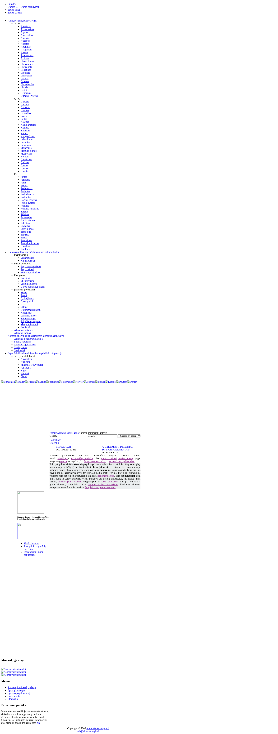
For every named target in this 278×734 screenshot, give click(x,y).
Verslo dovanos (31, 543)
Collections (55, 440)
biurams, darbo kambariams (103, 484)
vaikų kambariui (109, 481)
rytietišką (62, 458)
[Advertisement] (139, 407)
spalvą (63, 461)
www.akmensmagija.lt (98, 728)
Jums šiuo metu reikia (95, 461)
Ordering (54, 442)
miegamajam (64, 481)
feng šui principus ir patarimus (100, 487)
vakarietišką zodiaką (82, 458)
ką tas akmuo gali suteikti (121, 461)
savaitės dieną (125, 458)
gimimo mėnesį (109, 458)
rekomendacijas (106, 475)
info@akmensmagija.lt (88, 731)
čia (38, 722)
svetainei (77, 481)
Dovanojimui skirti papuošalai (33, 553)
